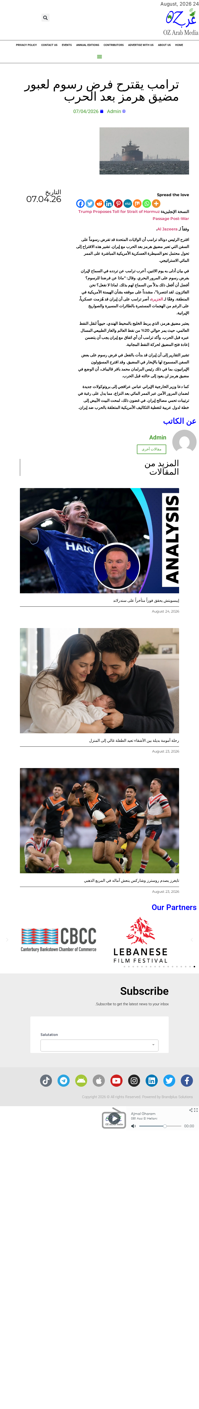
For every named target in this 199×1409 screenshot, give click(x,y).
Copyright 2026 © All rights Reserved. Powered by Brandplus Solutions (137, 1097)
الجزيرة (157, 299)
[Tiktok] (46, 1081)
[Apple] (99, 1081)
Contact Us (49, 45)
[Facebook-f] (187, 1081)
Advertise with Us (141, 45)
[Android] (81, 1081)
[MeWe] (128, 203)
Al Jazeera (167, 229)
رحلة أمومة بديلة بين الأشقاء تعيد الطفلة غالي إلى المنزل (134, 740)
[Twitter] (90, 203)
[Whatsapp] (146, 203)
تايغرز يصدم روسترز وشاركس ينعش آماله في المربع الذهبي (131, 880)
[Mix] (137, 203)
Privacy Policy (26, 45)
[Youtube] (116, 1081)
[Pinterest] (118, 203)
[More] (156, 203)
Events (67, 45)
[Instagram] (134, 1081)
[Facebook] (80, 203)
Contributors (114, 45)
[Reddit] (99, 203)
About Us (164, 45)
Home (179, 45)
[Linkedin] (109, 203)
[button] (45, 18)
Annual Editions (87, 45)
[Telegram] (64, 1081)
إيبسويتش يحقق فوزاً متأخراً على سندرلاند (146, 600)
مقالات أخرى (151, 449)
